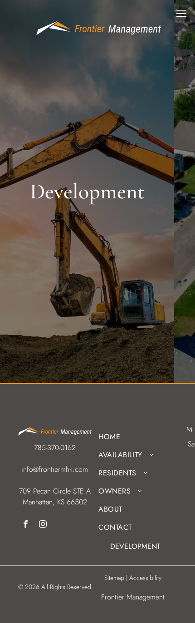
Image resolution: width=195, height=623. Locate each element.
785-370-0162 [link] (55, 447)
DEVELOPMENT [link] (135, 546)
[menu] (181, 14)
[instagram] (42, 525)
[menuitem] (131, 437)
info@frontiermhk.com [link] (54, 469)
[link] (87, 191)
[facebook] (25, 525)
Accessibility (145, 577)
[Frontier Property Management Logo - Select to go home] (98, 26)
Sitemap (114, 577)
